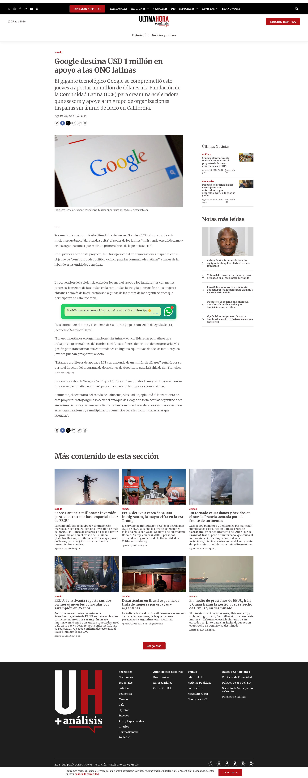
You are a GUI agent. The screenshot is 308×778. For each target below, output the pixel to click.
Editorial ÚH (140, 35)
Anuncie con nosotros (168, 671)
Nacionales (208, 181)
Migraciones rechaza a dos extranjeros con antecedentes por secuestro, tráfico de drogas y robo (218, 190)
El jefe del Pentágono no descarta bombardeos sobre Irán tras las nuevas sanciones (230, 319)
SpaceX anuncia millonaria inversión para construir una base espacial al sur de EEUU (86, 517)
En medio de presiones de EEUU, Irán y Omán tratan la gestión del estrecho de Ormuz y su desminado (220, 604)
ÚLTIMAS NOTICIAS (87, 9)
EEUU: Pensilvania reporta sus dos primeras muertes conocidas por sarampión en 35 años (83, 604)
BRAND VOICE (231, 8)
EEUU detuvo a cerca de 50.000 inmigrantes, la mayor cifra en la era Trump (152, 517)
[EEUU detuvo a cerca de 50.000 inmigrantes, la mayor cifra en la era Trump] (154, 487)
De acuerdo (230, 772)
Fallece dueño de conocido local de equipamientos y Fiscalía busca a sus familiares (228, 263)
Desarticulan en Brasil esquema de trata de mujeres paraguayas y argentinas (150, 604)
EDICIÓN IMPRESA (283, 21)
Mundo (58, 52)
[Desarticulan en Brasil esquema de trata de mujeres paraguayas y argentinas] (154, 574)
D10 (173, 8)
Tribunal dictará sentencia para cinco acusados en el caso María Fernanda (229, 276)
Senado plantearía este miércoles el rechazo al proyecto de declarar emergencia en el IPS (215, 162)
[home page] (154, 21)
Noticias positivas (164, 35)
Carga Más (154, 646)
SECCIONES (138, 8)
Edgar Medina (156, 624)
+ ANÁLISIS (160, 8)
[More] (148, 9)
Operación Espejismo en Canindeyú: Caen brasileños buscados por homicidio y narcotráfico (228, 305)
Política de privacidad (86, 774)
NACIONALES (118, 8)
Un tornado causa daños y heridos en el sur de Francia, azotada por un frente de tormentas (220, 517)
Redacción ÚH (230, 171)
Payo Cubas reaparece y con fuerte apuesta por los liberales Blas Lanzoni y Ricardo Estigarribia (230, 290)
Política (206, 154)
